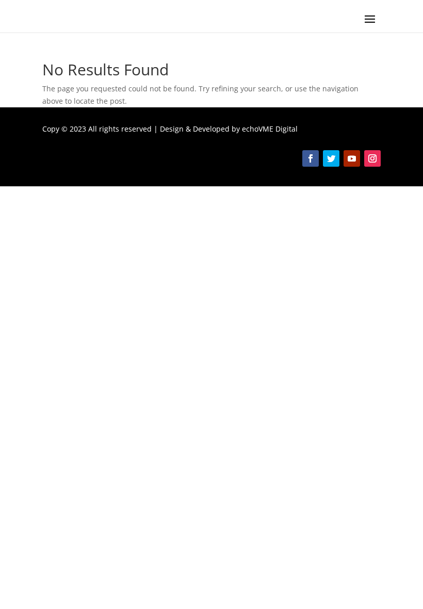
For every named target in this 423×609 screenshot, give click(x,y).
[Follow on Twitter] (331, 158)
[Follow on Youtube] (352, 158)
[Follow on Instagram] (372, 158)
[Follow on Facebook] (310, 158)
